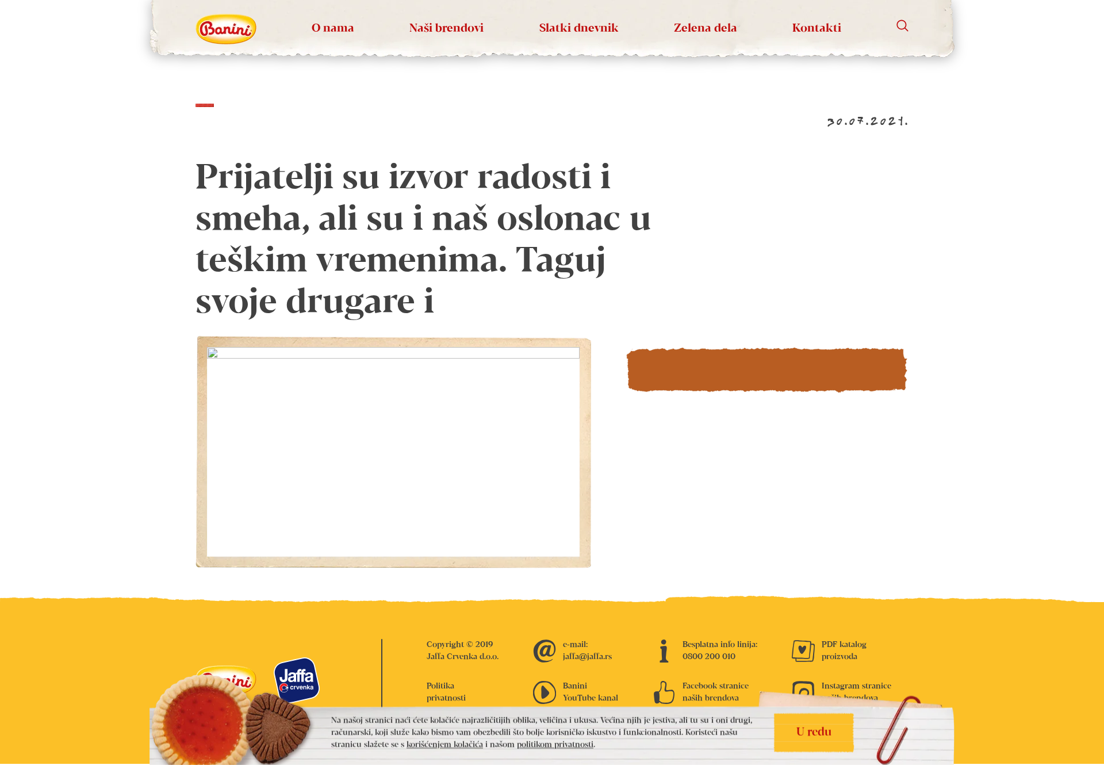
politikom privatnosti (555, 744)
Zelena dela (705, 28)
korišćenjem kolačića (445, 744)
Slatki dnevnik (579, 28)
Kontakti (816, 28)
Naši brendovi (446, 28)
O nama (333, 28)
